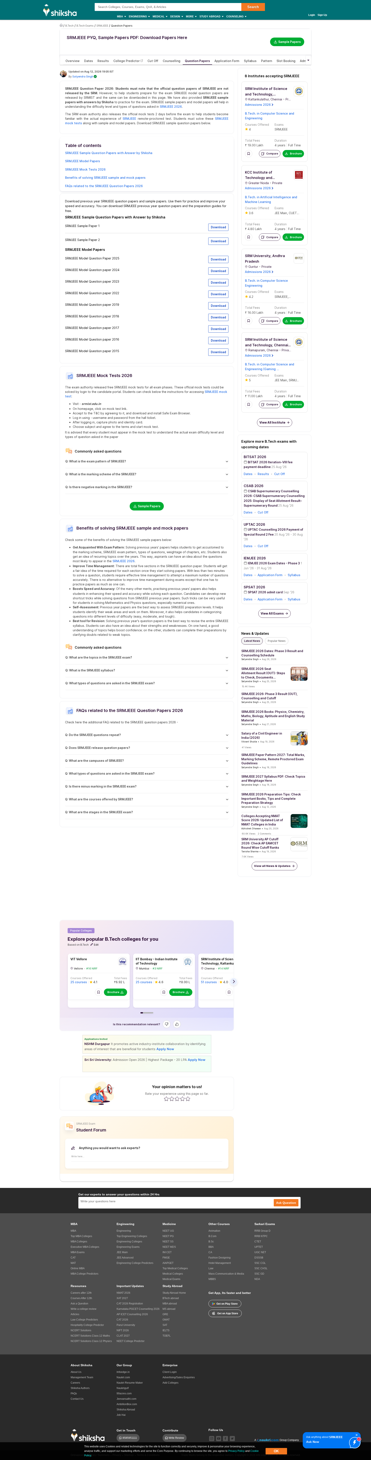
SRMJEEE (129, 118)
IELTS (166, 1330)
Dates (248, 474)
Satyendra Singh (82, 76)
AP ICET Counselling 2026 (132, 1314)
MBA (73, 1230)
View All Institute (272, 422)
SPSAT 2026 (254, 587)
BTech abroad (171, 1298)
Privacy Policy (236, 1450)
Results (263, 474)
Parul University (126, 1325)
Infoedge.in (123, 1372)
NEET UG (168, 1230)
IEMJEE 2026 (255, 558)
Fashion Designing (219, 1257)
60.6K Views (248, 833)
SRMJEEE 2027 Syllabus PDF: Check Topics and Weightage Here (273, 779)
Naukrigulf (123, 1388)
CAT (73, 1257)
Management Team (82, 1377)
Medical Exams (171, 1279)
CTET (257, 1241)
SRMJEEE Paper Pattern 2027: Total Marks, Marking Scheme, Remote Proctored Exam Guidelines (273, 759)
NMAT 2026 (123, 1292)
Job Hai (121, 1414)
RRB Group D (262, 1230)
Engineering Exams (128, 1246)
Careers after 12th (81, 1292)
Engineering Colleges (129, 1241)
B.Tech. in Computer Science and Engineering (269, 116)
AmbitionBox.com (127, 1404)
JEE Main (281, 213)
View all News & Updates (272, 866)
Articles (75, 1314)
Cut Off (279, 474)
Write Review (176, 1438)
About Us (76, 1372)
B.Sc (211, 1241)
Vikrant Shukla (249, 741)
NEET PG (168, 1236)
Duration (281, 140)
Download (218, 227)
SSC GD (259, 1273)
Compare (272, 153)
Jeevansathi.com (126, 1398)
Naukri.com (123, 1377)
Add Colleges (170, 1382)
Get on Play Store (227, 1303)
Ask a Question (79, 1303)
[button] (98, 992)
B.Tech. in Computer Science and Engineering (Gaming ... (269, 366)
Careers (75, 1382)
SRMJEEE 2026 (171, 106)
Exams (279, 124)
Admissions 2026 (258, 104)
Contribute (170, 1430)
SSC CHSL (261, 1268)
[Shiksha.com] (61, 10)
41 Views (246, 747)
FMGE (166, 1257)
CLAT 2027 (123, 1335)
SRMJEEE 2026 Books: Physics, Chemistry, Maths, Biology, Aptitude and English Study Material (273, 716)
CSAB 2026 (253, 486)
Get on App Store (227, 1313)
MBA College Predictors (84, 1273)
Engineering (124, 1230)
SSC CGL (260, 1263)
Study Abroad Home (174, 1292)
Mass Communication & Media (226, 1273)
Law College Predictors (84, 1319)
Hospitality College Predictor (87, 1325)
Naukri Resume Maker (130, 1382)
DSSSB (258, 1257)
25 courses (78, 982)
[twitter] (232, 1438)
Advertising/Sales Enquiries (179, 1377)
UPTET (258, 1246)
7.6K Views (247, 856)
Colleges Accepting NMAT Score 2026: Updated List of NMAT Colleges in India (262, 820)
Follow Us (215, 1430)
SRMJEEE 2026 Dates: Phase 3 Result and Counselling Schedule (272, 653)
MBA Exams (78, 1252)
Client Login (170, 1372)
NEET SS (168, 1241)
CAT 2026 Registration (130, 1303)
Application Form (270, 575)
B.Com (212, 1236)
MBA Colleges (79, 1241)
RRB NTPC (261, 1236)
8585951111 (130, 1438)
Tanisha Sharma (249, 851)
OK (276, 1451)
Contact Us (77, 1398)
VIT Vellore (78, 959)
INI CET (167, 1252)
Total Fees (120, 978)
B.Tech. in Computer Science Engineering (266, 283)
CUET (292, 213)
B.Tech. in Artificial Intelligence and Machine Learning (271, 199)
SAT (165, 1325)
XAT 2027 (122, 1298)
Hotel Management (219, 1263)
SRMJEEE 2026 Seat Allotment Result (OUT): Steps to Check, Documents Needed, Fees (263, 673)
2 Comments (264, 833)
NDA (257, 1279)
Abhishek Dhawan (251, 828)
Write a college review (83, 1308)
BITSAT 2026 (255, 457)
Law (210, 1268)
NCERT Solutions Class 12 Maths (90, 1335)
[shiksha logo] (89, 1435)
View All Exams (272, 613)
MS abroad (169, 1308)
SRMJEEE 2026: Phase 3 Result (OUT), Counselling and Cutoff (269, 696)
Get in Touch (126, 1430)
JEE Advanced (125, 1257)
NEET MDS (169, 1246)
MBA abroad (170, 1303)
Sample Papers (289, 42)
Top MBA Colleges (81, 1236)
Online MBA (78, 1268)
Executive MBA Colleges (85, 1246)
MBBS (212, 1279)
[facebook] (225, 1438)
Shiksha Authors (80, 1388)
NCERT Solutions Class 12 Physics (91, 1341)
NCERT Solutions (81, 1330)
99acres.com (124, 1393)
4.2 (251, 296)
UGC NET (260, 1252)
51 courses (209, 982)
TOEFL (167, 1335)
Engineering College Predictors (135, 1263)
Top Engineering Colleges (132, 1236)
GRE (165, 1314)
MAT (73, 1263)
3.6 (251, 213)
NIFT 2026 (123, 1330)
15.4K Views (248, 686)
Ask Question (286, 1202)
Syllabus (294, 575)
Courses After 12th (81, 1298)
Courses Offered (81, 978)
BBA (211, 1246)
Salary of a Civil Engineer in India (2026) (261, 735)
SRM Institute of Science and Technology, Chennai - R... (267, 345)
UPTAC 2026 (254, 524)
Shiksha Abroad (126, 1409)
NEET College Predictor (130, 1341)
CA (210, 1252)
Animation (214, 1230)
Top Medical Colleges (175, 1268)
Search (253, 7)
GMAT (166, 1319)
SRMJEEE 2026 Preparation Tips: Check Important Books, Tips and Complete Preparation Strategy (271, 798)
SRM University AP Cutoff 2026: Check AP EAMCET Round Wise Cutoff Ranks (260, 843)
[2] (353, 1441)
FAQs (74, 1393)
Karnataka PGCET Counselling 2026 (138, 1308)
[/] (61, 25)
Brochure (113, 992)
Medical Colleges (173, 1273)
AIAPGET (168, 1263)
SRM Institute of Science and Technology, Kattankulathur (266, 94)
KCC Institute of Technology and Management (258, 177)
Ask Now (312, 1441)
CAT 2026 (122, 1319)
